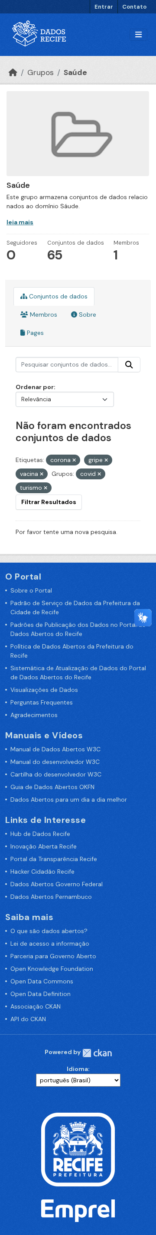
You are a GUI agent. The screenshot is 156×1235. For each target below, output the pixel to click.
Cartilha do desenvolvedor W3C (55, 774)
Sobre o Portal (31, 590)
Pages (34, 333)
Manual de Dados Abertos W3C (55, 749)
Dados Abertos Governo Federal (56, 884)
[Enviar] (129, 365)
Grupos (40, 72)
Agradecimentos (34, 715)
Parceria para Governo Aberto (53, 956)
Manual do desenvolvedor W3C (55, 762)
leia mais (19, 222)
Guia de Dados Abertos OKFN (52, 787)
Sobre (86, 314)
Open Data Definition (40, 994)
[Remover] (74, 460)
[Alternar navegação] (138, 35)
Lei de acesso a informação (49, 943)
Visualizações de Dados (44, 690)
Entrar (103, 6)
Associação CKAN (35, 1006)
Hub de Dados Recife (40, 834)
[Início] (13, 72)
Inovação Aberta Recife (43, 846)
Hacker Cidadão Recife (42, 871)
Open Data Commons (41, 981)
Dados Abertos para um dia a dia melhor (68, 799)
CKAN (97, 1053)
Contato (134, 6)
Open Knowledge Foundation (51, 969)
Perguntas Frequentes (41, 702)
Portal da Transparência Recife (53, 859)
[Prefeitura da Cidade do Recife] (78, 1149)
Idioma (77, 1069)
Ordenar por (35, 387)
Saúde (75, 72)
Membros (42, 314)
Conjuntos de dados (57, 296)
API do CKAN (28, 1019)
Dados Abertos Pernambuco (51, 897)
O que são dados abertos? (49, 931)
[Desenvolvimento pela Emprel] (78, 1210)
